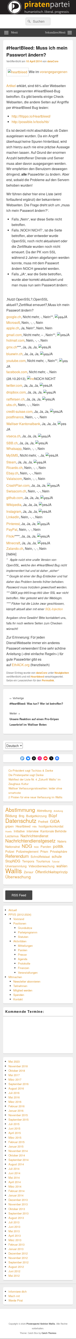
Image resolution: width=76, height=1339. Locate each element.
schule (57, 856)
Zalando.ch (14, 548)
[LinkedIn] (34, 1315)
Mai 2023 (14, 1061)
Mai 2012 (14, 1276)
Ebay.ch (12, 473)
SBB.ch (12, 443)
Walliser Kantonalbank (23, 423)
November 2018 (18, 1066)
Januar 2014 (15, 1195)
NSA (36, 846)
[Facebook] (15, 1315)
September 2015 (18, 1119)
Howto (8, 831)
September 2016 (18, 1084)
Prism (44, 851)
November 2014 (18, 1151)
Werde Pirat (15, 1300)
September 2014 (18, 1160)
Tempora (28, 861)
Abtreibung (44, 810)
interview (32, 831)
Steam (11, 462)
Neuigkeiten (61, 673)
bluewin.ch (14, 354)
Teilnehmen (20, 986)
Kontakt (18, 999)
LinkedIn (12, 516)
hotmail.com (15, 340)
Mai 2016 (14, 1097)
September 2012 (18, 1262)
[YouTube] (43, 1315)
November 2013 (18, 1204)
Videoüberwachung (41, 866)
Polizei (9, 851)
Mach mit (14, 1296)
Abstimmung (20, 809)
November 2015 (18, 1115)
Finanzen (23, 968)
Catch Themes (49, 1333)
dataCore (52, 61)
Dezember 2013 (18, 1200)
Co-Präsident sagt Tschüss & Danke (30, 770)
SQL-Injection (54, 609)
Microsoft (13, 322)
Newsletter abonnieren (26, 981)
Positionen (19, 923)
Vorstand (18, 919)
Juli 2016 (13, 1093)
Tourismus (43, 861)
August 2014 (16, 1164)
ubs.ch (11, 404)
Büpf (53, 815)
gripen (9, 826)
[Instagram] (62, 1315)
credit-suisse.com (19, 411)
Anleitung (58, 810)
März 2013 (14, 1240)
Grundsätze (25, 928)
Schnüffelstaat (40, 856)
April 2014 (14, 1182)
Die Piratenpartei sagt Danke (25, 775)
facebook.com (16, 371)
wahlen (61, 866)
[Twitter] (25, 1315)
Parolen (46, 846)
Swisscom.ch (16, 491)
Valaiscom (14, 478)
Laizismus (12, 836)
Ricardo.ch (14, 467)
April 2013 (14, 1236)
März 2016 (14, 1102)
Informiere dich (17, 1291)
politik (58, 846)
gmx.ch (11, 347)
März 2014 (14, 1186)
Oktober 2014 (16, 1155)
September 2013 (18, 1213)
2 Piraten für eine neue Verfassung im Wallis (35, 797)
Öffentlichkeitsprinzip (51, 872)
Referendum (17, 856)
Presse (22, 954)
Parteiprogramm (27, 932)
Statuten (23, 937)
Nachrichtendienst (34, 836)
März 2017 (14, 1079)
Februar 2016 (16, 1106)
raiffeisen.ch (15, 399)
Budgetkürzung (36, 816)
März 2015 (14, 1137)
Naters (61, 841)
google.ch (13, 317)
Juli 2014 (13, 1169)
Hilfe (34, 826)
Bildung (11, 816)
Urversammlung (16, 866)
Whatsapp (14, 448)
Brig (21, 816)
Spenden (18, 995)
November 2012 (18, 1258)
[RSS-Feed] (53, 1315)
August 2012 (16, 1267)
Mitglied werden (22, 990)
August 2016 (16, 1088)
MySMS (12, 455)
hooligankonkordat (51, 826)
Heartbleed (37, 676)
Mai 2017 (14, 1075)
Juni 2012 (14, 1271)
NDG (27, 846)
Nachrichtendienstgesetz (30, 840)
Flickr (10, 536)
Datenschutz (20, 820)
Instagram (13, 511)
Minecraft (13, 543)
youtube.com (16, 360)
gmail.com (14, 334)
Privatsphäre (58, 851)
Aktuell (12, 910)
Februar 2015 (16, 1142)
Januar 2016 (15, 1111)
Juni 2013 (14, 1227)
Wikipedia (13, 504)
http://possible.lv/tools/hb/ (30, 121)
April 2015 (14, 1133)
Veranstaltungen (28, 972)
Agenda (22, 959)
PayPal (11, 529)
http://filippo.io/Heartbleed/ (31, 116)
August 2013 (16, 1218)
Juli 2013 (13, 1222)
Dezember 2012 (18, 1253)
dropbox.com (16, 392)
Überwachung (18, 876)
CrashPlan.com (18, 485)
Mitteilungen (25, 946)
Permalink (48, 680)
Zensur (28, 872)
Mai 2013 (14, 1231)
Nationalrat (12, 846)
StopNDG (12, 861)
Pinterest (13, 523)
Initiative (19, 831)
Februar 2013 (16, 1244)
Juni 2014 (14, 1173)
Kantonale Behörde (53, 831)
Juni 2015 (14, 1128)
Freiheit (43, 821)
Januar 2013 (15, 1249)
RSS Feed (19, 895)
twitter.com (14, 385)
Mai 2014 (14, 1177)
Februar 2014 (16, 1191)
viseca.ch (13, 436)
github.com (14, 497)
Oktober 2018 (16, 1071)
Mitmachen (15, 977)
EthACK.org (21, 664)
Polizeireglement (27, 851)
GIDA (55, 821)
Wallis (13, 870)
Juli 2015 (13, 1124)
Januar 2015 (15, 1146)
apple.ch (12, 328)
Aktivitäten (19, 941)
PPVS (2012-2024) (19, 914)
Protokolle (24, 963)
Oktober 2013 (16, 1209)
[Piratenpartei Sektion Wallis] (38, 13)
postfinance (15, 416)
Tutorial (55, 861)
